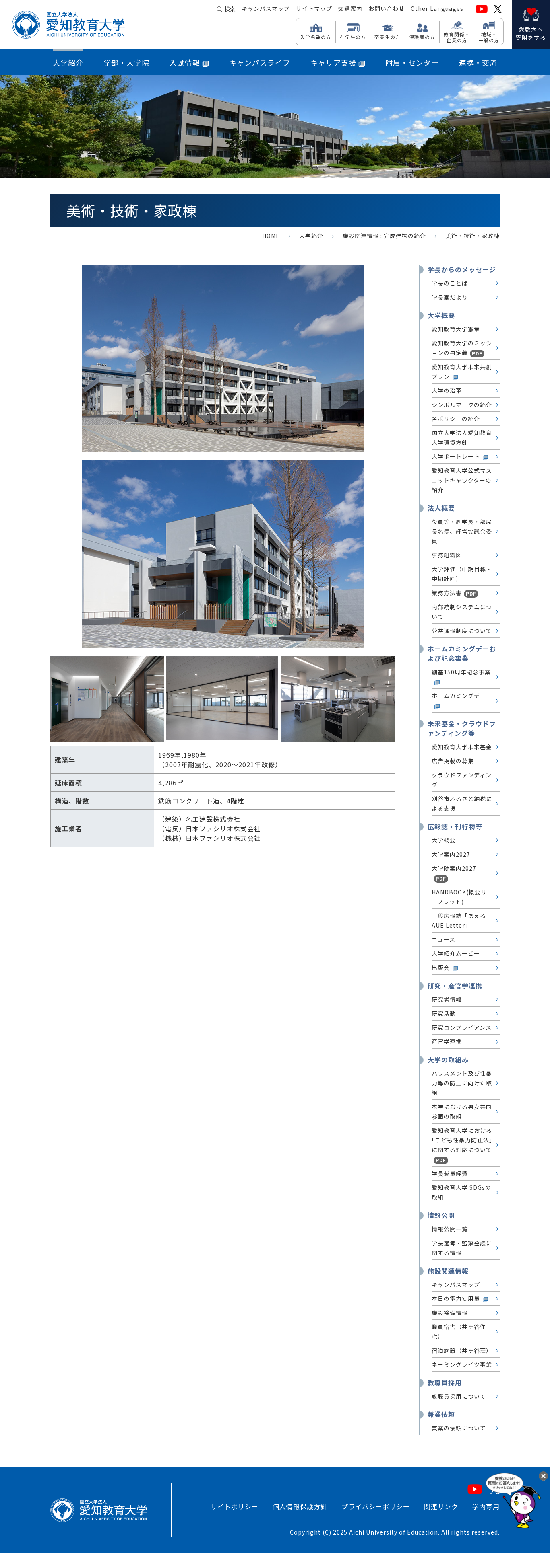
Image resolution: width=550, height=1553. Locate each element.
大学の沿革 (447, 390)
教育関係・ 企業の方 (457, 37)
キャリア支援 (333, 62)
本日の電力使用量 (456, 1298)
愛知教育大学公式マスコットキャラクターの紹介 (462, 480)
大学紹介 (68, 62)
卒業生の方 (387, 36)
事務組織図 (447, 555)
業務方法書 (454, 593)
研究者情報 (447, 999)
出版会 (441, 967)
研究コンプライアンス (462, 1027)
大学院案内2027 (454, 873)
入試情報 (185, 62)
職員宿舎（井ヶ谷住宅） (459, 1331)
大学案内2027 (451, 854)
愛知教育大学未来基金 (462, 747)
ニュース (443, 939)
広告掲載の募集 (453, 761)
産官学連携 (447, 1041)
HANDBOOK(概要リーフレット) (459, 897)
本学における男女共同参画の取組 (462, 1111)
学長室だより (450, 297)
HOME (271, 236)
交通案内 (350, 8)
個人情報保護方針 (300, 1506)
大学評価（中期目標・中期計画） (462, 574)
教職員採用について (459, 1396)
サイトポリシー (234, 1506)
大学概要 (444, 840)
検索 (230, 9)
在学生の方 (353, 36)
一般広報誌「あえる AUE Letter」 (459, 920)
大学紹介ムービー (456, 953)
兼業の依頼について (459, 1428)
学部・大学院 (126, 62)
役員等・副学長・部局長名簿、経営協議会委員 (462, 531)
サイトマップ (314, 8)
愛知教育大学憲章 (456, 329)
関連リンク (441, 1506)
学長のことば (450, 283)
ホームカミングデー (459, 696)
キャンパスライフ (259, 62)
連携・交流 (478, 62)
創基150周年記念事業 (461, 672)
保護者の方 (422, 36)
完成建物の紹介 (405, 236)
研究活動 (444, 1013)
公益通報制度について (462, 631)
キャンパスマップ (266, 8)
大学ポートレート (456, 456)
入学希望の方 (315, 36)
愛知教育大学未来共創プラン (462, 371)
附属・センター (412, 62)
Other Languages (437, 8)
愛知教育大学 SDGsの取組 (461, 1192)
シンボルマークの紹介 (462, 405)
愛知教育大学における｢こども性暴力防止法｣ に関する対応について (462, 1144)
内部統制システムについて (462, 611)
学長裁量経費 (450, 1173)
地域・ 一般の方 (488, 37)
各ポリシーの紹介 (456, 419)
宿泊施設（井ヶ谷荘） (462, 1350)
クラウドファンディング (462, 780)
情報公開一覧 (450, 1229)
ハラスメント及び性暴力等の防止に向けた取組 (462, 1083)
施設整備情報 (450, 1313)
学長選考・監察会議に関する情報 (462, 1248)
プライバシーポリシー (375, 1506)
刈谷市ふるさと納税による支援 (462, 803)
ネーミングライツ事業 (462, 1364)
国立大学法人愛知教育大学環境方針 (462, 437)
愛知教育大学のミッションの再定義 (462, 348)
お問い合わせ (386, 8)
